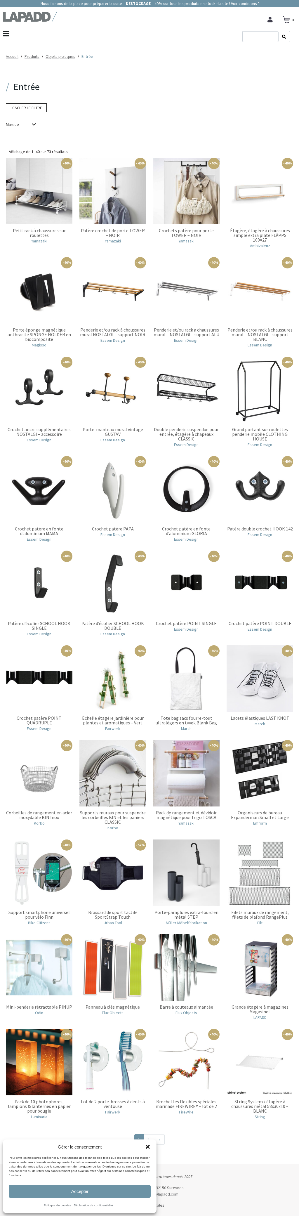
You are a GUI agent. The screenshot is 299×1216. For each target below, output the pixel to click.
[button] (148, 1147)
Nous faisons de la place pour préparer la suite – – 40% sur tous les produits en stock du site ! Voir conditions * (150, 3)
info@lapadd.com (163, 1194)
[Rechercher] (284, 36)
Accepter (79, 1191)
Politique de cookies (57, 1205)
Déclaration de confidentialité (93, 1205)
